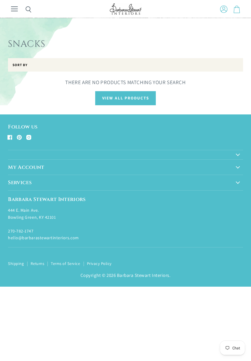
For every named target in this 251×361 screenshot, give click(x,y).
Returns (37, 263)
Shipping (16, 263)
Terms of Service (65, 263)
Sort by (20, 65)
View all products (125, 98)
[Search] (24, 9)
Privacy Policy (99, 263)
